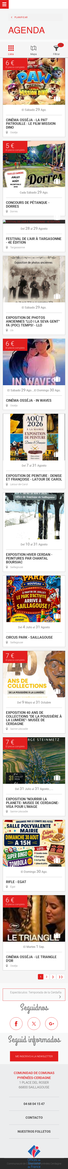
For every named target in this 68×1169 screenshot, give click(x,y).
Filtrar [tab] (56, 54)
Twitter (37, 1026)
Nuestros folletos (34, 1131)
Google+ (54, 1026)
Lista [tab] (11, 54)
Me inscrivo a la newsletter (34, 1056)
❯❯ (61, 976)
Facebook (19, 1026)
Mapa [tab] (33, 54)
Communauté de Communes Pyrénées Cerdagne (34, 1163)
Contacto (34, 1117)
